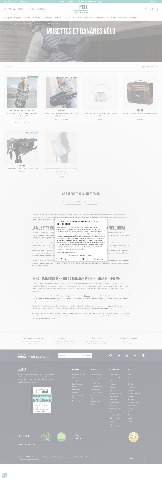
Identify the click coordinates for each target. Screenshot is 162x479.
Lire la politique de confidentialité (67, 252)
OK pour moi (98, 259)
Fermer (63, 259)
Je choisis (81, 259)
